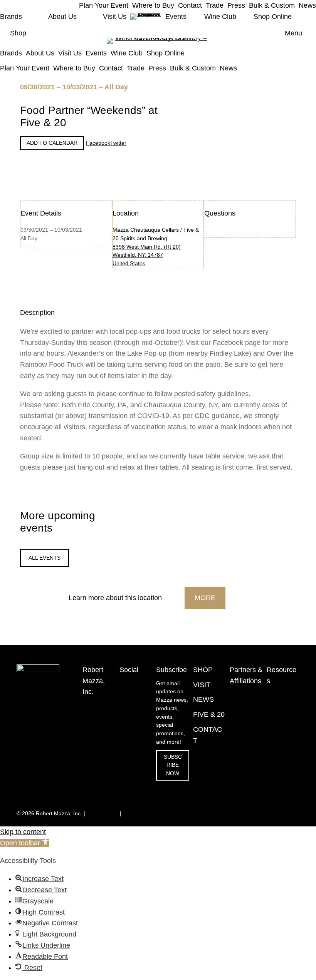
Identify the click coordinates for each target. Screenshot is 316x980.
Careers (276, 801)
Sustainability (283, 776)
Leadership (280, 789)
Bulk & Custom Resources (280, 743)
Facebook (131, 691)
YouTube (130, 700)
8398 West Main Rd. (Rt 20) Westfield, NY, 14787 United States (147, 255)
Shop (18, 33)
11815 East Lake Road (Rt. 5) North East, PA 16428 (96, 722)
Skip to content (23, 832)
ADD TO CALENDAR (52, 143)
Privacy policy (139, 813)
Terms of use (102, 813)
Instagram (131, 683)
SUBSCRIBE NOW (173, 765)
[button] (24, 843)
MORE (205, 598)
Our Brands (281, 765)
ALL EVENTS (45, 558)
